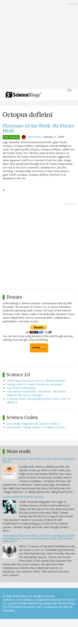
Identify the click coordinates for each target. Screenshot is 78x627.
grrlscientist (34, 136)
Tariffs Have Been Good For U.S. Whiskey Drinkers (36, 380)
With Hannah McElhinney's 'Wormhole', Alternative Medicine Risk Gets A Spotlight (36, 393)
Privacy (59, 596)
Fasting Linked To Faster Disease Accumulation (34, 384)
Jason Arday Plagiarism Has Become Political (33, 423)
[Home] (23, 96)
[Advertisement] (39, 45)
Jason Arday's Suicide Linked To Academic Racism (36, 427)
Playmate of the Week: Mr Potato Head (38, 128)
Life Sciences (11, 137)
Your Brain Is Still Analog (21, 388)
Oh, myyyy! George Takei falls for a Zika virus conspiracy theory (38, 460)
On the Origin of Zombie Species (23, 496)
